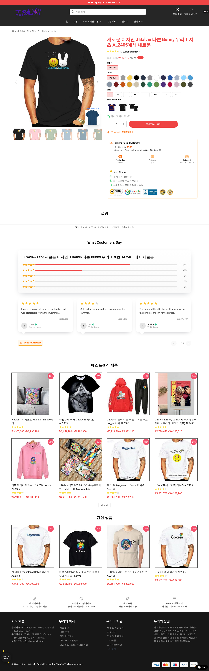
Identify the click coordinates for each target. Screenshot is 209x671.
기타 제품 (111, 640)
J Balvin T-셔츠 (48, 31)
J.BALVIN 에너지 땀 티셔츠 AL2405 (174, 485)
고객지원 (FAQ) (114, 644)
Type (109, 63)
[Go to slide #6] (98, 134)
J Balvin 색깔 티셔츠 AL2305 (170, 572)
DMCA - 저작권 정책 (69, 640)
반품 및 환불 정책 (115, 636)
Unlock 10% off (6, 657)
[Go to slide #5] (82, 134)
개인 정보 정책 (67, 636)
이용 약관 (64, 632)
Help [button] (203, 667)
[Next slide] (97, 82)
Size (109, 89)
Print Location (114, 99)
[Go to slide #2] (34, 134)
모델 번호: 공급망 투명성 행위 (74, 644)
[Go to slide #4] (66, 134)
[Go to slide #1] (18, 134)
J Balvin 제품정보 (27, 31)
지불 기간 (111, 632)
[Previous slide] (16, 82)
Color (109, 72)
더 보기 (104, 505)
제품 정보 (64, 627)
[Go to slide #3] (50, 134)
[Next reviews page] (188, 343)
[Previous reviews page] (174, 343)
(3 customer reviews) (130, 52)
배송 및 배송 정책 (115, 627)
